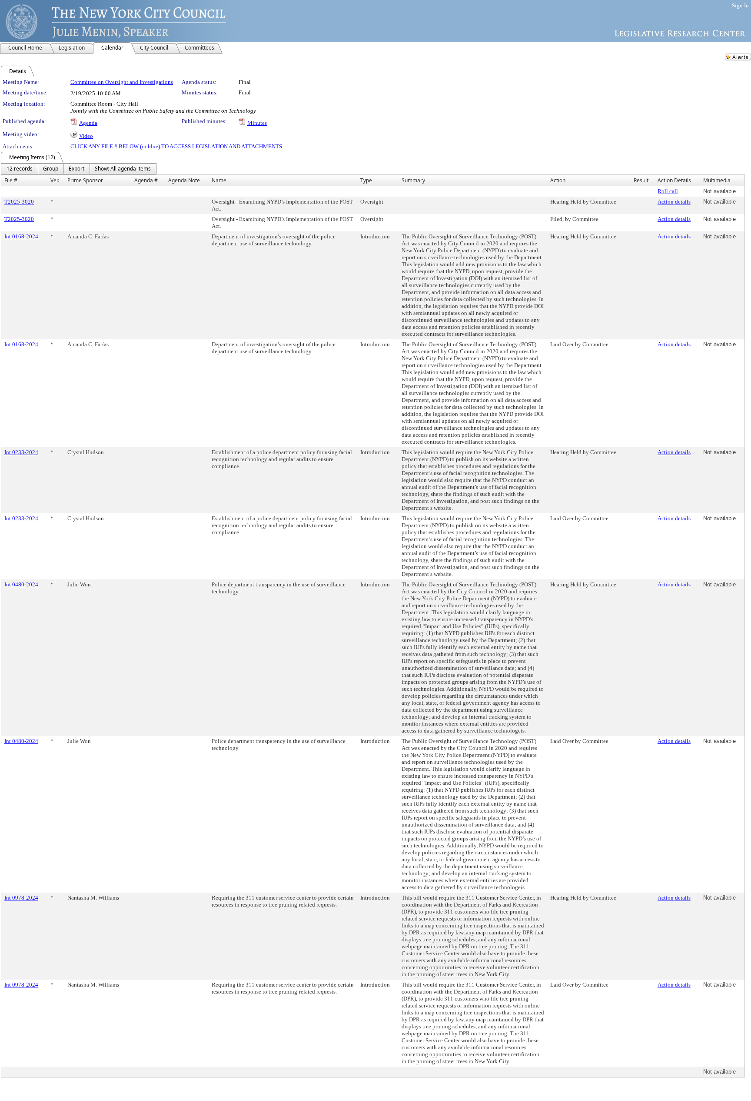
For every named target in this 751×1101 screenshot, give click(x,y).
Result (641, 180)
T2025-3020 (19, 201)
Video (86, 136)
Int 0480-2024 (21, 584)
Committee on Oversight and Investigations (121, 82)
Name (219, 180)
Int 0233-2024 (21, 452)
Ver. (54, 180)
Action (557, 180)
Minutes (257, 123)
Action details (674, 201)
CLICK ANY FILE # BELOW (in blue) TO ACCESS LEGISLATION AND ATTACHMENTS (176, 146)
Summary (413, 180)
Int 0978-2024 (21, 897)
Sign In (740, 5)
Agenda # (146, 180)
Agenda (88, 123)
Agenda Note (184, 180)
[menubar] (78, 168)
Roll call (668, 191)
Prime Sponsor (85, 180)
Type (366, 180)
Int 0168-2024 (21, 236)
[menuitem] (19, 169)
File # (10, 180)
